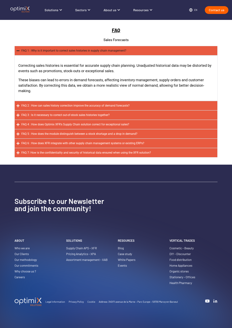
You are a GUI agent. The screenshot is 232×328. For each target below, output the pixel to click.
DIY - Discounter (180, 254)
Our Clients (21, 254)
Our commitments (26, 265)
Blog (121, 248)
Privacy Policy (76, 301)
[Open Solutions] (60, 10)
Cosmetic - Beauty (181, 248)
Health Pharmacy (180, 283)
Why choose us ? (25, 271)
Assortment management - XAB (87, 259)
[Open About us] (118, 10)
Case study (125, 254)
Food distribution (180, 259)
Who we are (22, 248)
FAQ (116, 30)
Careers (19, 277)
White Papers (126, 259)
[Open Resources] (151, 10)
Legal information (55, 301)
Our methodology (25, 259)
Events (122, 265)
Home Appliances (180, 265)
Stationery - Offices (182, 277)
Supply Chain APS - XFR (81, 248)
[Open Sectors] (89, 10)
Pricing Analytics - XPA (81, 254)
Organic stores (179, 271)
